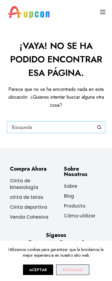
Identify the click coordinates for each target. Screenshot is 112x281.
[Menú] (102, 12)
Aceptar (38, 270)
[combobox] (50, 127)
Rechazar (72, 270)
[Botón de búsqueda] (99, 127)
